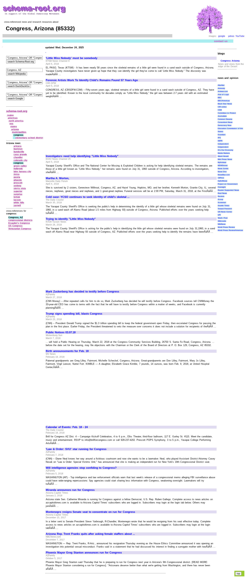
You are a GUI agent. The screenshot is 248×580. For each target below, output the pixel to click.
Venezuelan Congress (19, 228)
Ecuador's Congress (19, 223)
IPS (219, 138)
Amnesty (221, 88)
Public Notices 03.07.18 (61, 332)
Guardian (221, 135)
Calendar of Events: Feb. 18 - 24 (67, 427)
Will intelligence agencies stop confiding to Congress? (81, 467)
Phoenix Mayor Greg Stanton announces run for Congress (84, 552)
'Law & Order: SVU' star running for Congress (76, 449)
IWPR (220, 141)
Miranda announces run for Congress (70, 490)
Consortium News (225, 122)
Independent (223, 144)
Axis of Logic (223, 94)
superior (18, 191)
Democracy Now (224, 125)
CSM (220, 110)
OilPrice (221, 178)
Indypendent (223, 147)
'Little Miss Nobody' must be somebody (71, 58)
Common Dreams (225, 119)
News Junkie (223, 169)
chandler (18, 157)
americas (13, 118)
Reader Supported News (228, 190)
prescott (18, 183)
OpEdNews (222, 181)
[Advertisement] (76, 124)
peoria (17, 177)
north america (16, 121)
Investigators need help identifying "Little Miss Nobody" (82, 156)
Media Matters (224, 153)
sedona (17, 185)
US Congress (15, 226)
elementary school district (29, 138)
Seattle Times (223, 206)
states (13, 126)
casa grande (20, 154)
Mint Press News (225, 159)
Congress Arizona (230, 61)
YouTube (239, 36)
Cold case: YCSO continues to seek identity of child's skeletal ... (87, 197)
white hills (19, 202)
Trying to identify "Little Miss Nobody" (71, 218)
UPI (219, 215)
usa (11, 123)
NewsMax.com (224, 175)
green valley (20, 166)
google (221, 36)
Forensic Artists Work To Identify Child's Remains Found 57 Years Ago (92, 80)
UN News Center (225, 212)
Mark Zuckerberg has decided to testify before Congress (82, 291)
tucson (17, 200)
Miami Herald (223, 156)
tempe (17, 197)
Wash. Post (223, 218)
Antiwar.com (223, 91)
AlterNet (221, 85)
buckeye (18, 149)
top (238, 573)
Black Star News (225, 104)
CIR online (222, 107)
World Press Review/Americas (230, 230)
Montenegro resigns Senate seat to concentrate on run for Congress (90, 511)
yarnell (17, 205)
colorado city (20, 160)
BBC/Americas (224, 101)
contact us (221, 41)
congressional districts (20, 220)
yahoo (231, 36)
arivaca (17, 146)
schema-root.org (16, 111)
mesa (16, 174)
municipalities (19, 132)
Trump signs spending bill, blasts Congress (74, 313)
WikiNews (221, 224)
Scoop (220, 199)
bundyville (19, 151)
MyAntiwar (222, 162)
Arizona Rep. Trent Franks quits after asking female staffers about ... (90, 533)
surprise (18, 194)
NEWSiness (222, 165)
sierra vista (20, 188)
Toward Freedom (225, 209)
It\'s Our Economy (225, 150)
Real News (222, 193)
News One (222, 172)
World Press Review (226, 227)
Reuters (221, 196)
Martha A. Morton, (57, 178)
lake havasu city (22, 171)
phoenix (18, 180)
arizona (15, 129)
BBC (219, 98)
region (10, 115)
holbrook (18, 168)
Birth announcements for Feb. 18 (67, 351)
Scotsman (222, 202)
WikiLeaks (222, 221)
